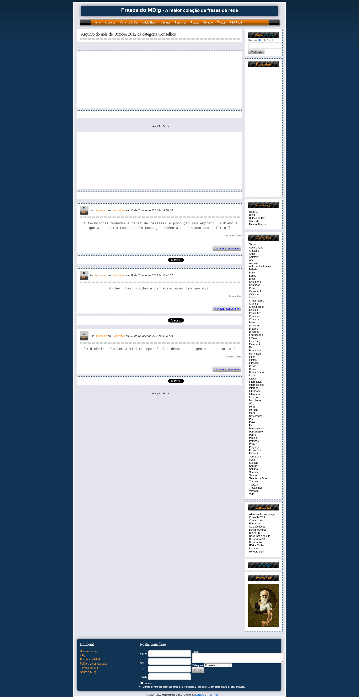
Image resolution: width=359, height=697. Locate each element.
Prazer (253, 444)
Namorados (255, 416)
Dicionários (255, 542)
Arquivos (110, 22)
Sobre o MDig (88, 672)
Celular (253, 297)
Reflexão (254, 453)
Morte (252, 413)
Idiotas (253, 378)
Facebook (254, 344)
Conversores (256, 520)
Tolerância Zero (258, 478)
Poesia (253, 437)
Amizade (254, 250)
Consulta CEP (257, 517)
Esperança (255, 341)
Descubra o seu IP (259, 536)
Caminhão (255, 282)
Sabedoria (255, 456)
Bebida (253, 269)
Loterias (253, 548)
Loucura (253, 397)
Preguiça (254, 447)
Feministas (255, 353)
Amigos (166, 22)
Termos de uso (89, 667)
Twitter (221, 22)
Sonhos (253, 472)
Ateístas (253, 263)
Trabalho (254, 481)
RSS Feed (235, 22)
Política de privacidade (93, 663)
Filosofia (254, 363)
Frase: (195, 651)
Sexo (252, 459)
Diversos (254, 331)
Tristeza (253, 484)
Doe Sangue (264, 565)
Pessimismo (256, 431)
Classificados (256, 306)
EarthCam (255, 523)
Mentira (253, 409)
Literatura (254, 394)
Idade (252, 375)
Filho (252, 356)
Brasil (252, 278)
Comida (253, 310)
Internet (253, 388)
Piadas (195, 22)
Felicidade (255, 350)
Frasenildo (101, 210)
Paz (251, 425)
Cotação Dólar (257, 526)
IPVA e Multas (256, 545)
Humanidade (256, 372)
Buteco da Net (257, 218)
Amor (252, 253)
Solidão (253, 469)
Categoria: (198, 665)
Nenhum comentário (227, 248)
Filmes (253, 359)
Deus (252, 322)
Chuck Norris (256, 300)
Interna (268, 35)
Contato (208, 22)
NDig (252, 215)
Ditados (253, 328)
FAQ (82, 655)
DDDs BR (254, 532)
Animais (253, 257)
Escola (253, 338)
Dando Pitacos (257, 224)
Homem (253, 369)
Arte (251, 260)
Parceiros (180, 22)
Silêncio (253, 462)
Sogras (253, 466)
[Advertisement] (119, 79)
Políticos (254, 441)
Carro (252, 288)
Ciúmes (253, 303)
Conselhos (118, 210)
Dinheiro (254, 325)
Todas (252, 244)
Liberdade (255, 391)
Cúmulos (254, 319)
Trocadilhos (255, 487)
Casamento (255, 291)
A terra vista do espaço (262, 514)
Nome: (144, 653)
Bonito (252, 275)
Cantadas (254, 285)
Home (97, 22)
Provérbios (255, 450)
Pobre (252, 434)
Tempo (253, 475)
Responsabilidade (90, 659)
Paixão (253, 422)
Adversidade (256, 247)
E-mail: (142, 661)
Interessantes (256, 384)
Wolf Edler (255, 221)
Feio (251, 347)
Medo (252, 406)
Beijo (252, 272)
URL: (143, 669)
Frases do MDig (141, 10)
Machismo (255, 400)
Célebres (254, 294)
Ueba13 (253, 211)
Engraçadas (256, 335)
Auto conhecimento (260, 266)
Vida (251, 494)
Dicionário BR (257, 539)
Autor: (143, 676)
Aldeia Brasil (149, 22)
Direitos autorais (90, 651)
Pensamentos (257, 428)
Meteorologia (256, 551)
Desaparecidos (257, 529)
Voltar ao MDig (129, 22)
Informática (255, 381)
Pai (251, 419)
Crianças (254, 316)
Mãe (251, 403)
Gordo (252, 366)
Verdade (254, 490)
